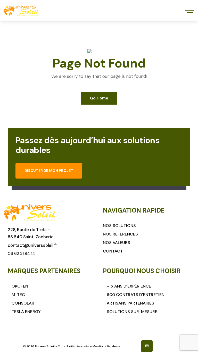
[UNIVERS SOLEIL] (21, 10)
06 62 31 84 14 (21, 253)
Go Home (99, 98)
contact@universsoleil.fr (32, 245)
